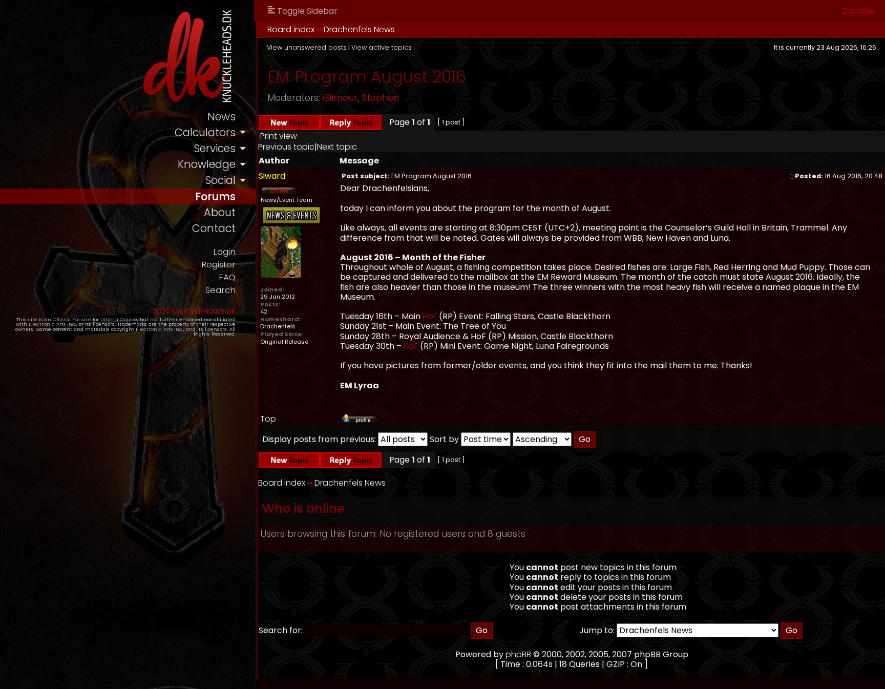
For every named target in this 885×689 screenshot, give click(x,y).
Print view (278, 136)
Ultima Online (118, 319)
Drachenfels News (359, 29)
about (220, 212)
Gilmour (340, 98)
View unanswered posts (307, 47)
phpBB (518, 654)
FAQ (227, 277)
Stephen (380, 98)
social (220, 180)
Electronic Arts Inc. (52, 324)
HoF (430, 316)
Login (224, 252)
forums (215, 196)
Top (268, 419)
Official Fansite (72, 319)
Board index (290, 29)
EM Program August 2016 (366, 76)
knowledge (207, 164)
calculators (205, 132)
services (215, 148)
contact (214, 228)
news (221, 116)
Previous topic (286, 147)
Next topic (337, 147)
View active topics (381, 47)
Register (218, 264)
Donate (858, 11)
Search (220, 290)
